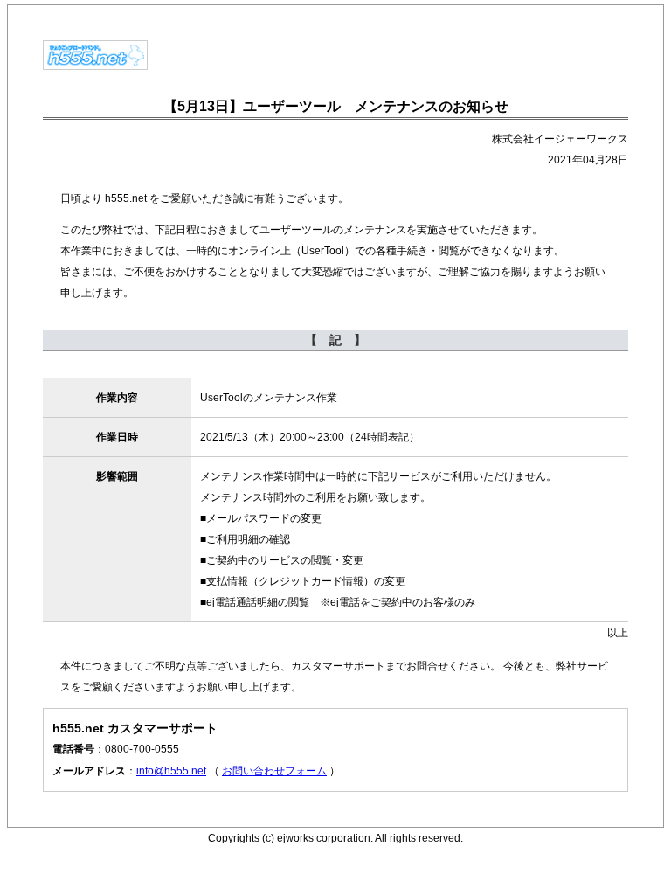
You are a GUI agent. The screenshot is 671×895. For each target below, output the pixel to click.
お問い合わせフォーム (274, 771)
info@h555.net (171, 771)
